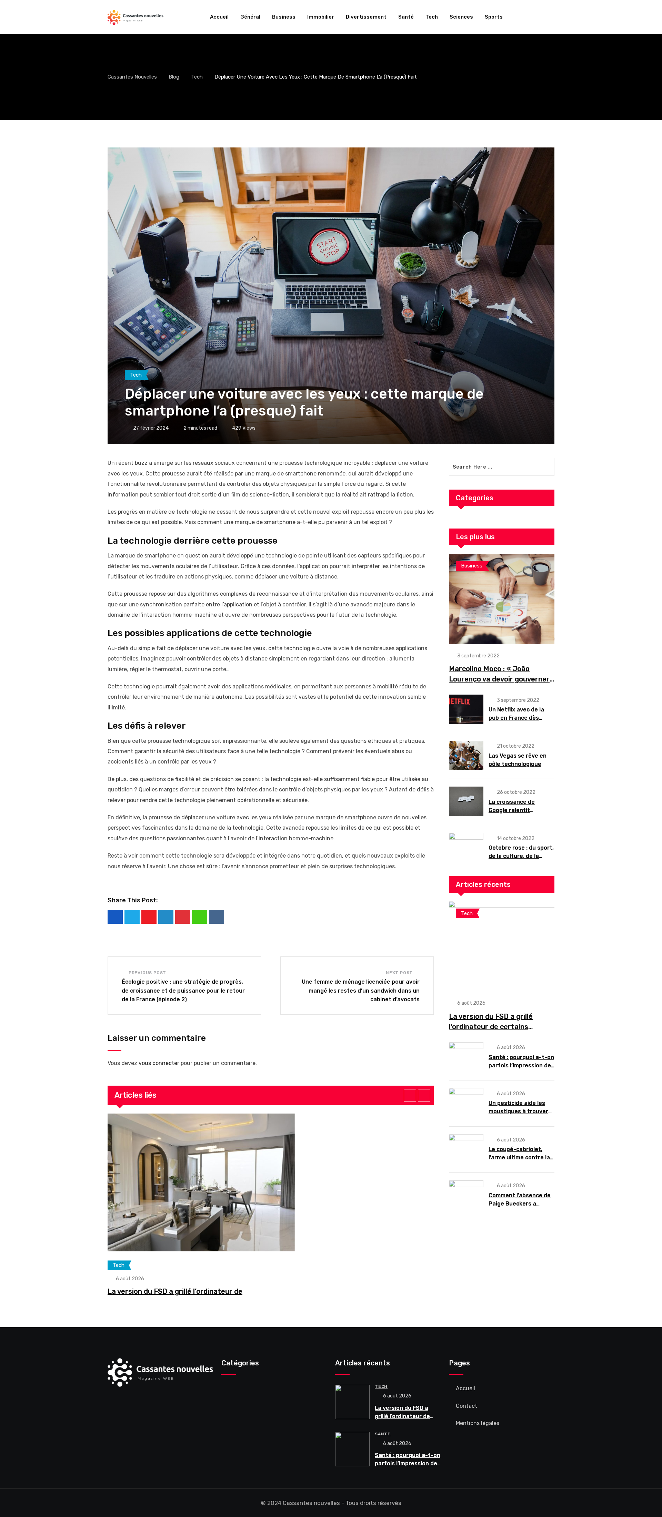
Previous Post (147, 972)
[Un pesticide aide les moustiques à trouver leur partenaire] (466, 1103)
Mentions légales (477, 1423)
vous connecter (159, 1063)
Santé (406, 17)
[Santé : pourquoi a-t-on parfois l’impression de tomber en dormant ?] (466, 1057)
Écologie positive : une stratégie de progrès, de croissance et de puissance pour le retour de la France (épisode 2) (183, 990)
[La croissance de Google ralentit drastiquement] (466, 801)
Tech (431, 17)
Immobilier (320, 17)
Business (283, 17)
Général (250, 17)
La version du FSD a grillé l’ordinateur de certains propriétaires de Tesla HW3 (494, 1026)
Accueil (219, 17)
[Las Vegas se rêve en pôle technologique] (466, 755)
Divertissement (366, 17)
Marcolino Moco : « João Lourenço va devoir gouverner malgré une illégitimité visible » (500, 679)
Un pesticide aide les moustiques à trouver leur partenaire (518, 1111)
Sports (494, 17)
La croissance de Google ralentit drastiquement (512, 810)
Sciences (461, 17)
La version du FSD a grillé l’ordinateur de (175, 1291)
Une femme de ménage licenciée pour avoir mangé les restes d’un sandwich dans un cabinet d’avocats (361, 990)
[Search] (551, 17)
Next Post (399, 972)
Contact (466, 1406)
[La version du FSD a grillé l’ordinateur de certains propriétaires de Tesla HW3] (501, 946)
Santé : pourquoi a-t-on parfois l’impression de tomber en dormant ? (521, 1065)
